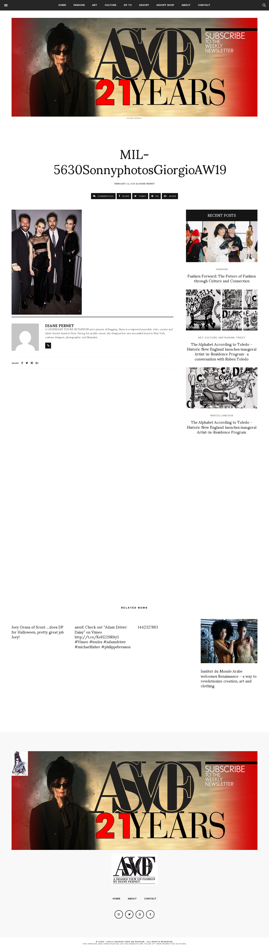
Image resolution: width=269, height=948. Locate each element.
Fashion (79, 5)
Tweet (240, 337)
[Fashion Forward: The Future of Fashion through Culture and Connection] (221, 241)
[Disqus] (92, 427)
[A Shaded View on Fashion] (134, 67)
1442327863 (148, 626)
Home (62, 5)
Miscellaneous (221, 415)
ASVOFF (144, 5)
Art (94, 5)
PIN (157, 196)
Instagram (226, 337)
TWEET (142, 196)
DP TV (128, 5)
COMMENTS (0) (105, 196)
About (186, 5)
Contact (204, 5)
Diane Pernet (147, 183)
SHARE (125, 196)
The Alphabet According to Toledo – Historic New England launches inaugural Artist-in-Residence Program (221, 426)
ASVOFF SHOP (165, 5)
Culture (110, 5)
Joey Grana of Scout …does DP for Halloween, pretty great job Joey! (38, 631)
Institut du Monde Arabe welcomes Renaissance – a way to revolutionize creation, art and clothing (229, 678)
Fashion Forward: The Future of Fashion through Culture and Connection (221, 278)
